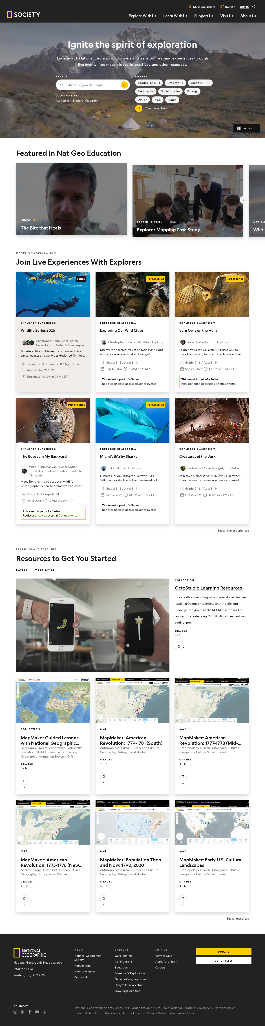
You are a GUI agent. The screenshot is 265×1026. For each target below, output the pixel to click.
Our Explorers (123, 955)
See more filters (156, 108)
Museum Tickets (204, 7)
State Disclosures (108, 1013)
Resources (62, 100)
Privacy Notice (157, 1013)
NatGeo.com (82, 965)
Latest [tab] (22, 569)
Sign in (244, 6)
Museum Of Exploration (130, 973)
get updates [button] (224, 960)
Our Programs (123, 961)
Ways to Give (163, 955)
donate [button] (223, 951)
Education (121, 967)
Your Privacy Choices (184, 1013)
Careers (160, 967)
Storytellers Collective (129, 985)
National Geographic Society (87, 957)
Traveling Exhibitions (128, 990)
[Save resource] (178, 646)
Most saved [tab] (45, 569)
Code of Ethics (84, 1013)
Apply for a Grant (166, 961)
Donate (230, 7)
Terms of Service (134, 1013)
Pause (248, 128)
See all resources (238, 918)
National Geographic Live (131, 979)
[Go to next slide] (243, 200)
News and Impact (85, 971)
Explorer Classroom (86, 100)
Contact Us (81, 977)
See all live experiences (233, 530)
